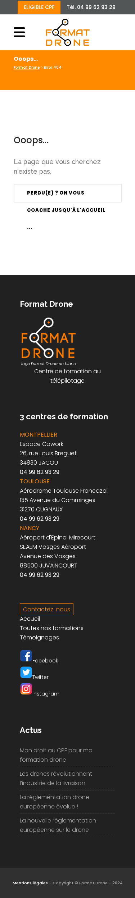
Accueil (30, 619)
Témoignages (39, 637)
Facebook (45, 660)
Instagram (45, 693)
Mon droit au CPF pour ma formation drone (56, 755)
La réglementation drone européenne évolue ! (54, 802)
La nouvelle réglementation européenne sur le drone (58, 825)
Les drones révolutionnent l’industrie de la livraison (56, 778)
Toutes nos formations (52, 628)
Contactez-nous (46, 609)
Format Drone (27, 67)
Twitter (40, 677)
